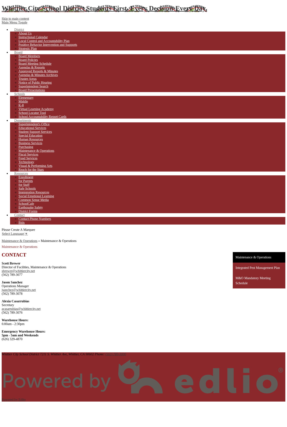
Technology (26, 162)
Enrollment (25, 177)
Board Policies (28, 60)
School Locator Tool (32, 113)
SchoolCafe (26, 203)
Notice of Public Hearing (35, 82)
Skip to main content (15, 18)
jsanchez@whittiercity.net (19, 290)
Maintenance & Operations (36, 150)
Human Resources (30, 139)
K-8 (21, 105)
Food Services (27, 158)
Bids (21, 222)
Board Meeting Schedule (34, 63)
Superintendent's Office (34, 124)
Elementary (26, 97)
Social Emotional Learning (36, 196)
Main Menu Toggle (14, 22)
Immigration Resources (33, 192)
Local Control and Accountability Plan (44, 41)
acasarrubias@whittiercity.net (21, 309)
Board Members (29, 56)
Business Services (30, 143)
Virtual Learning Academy (36, 109)
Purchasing (25, 147)
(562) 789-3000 (115, 354)
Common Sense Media (33, 200)
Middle (23, 101)
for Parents (25, 181)
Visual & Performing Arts (35, 166)
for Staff (23, 184)
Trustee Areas (27, 79)
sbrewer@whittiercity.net (18, 271)
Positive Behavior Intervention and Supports (47, 44)
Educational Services (32, 128)
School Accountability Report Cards (42, 116)
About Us (25, 33)
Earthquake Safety (30, 207)
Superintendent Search (33, 86)
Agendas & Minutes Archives (38, 75)
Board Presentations (31, 90)
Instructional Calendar (33, 37)
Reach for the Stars (31, 169)
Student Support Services (35, 132)
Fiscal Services (28, 154)
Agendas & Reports (31, 67)
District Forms (27, 211)
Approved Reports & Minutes (38, 71)
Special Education (30, 135)
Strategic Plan (27, 48)
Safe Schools (27, 188)
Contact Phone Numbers (34, 219)
